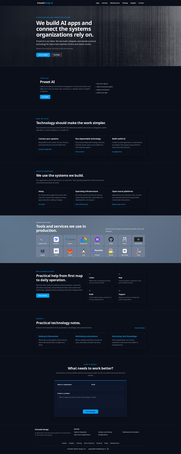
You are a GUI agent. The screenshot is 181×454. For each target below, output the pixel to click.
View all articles (140, 328)
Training (125, 3)
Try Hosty (42, 204)
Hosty (106, 443)
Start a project (43, 55)
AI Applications (103, 435)
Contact (141, 3)
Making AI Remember (48, 336)
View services (79, 152)
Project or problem (63, 393)
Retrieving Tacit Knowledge (124, 336)
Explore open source (118, 204)
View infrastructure (81, 204)
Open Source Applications (82, 435)
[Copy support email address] (108, 449)
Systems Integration (80, 432)
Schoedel (45, 3)
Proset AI (99, 443)
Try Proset (57, 55)
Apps (97, 3)
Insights (133, 3)
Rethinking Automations (86, 336)
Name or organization (64, 384)
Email (93, 384)
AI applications (117, 152)
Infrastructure (115, 3)
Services (104, 3)
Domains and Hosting (105, 432)
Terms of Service (89, 443)
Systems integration (45, 149)
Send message (90, 411)
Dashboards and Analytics (131, 432)
